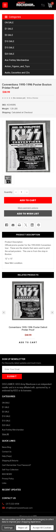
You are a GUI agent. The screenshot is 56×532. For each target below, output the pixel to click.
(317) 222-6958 (12, 504)
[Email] (13, 225)
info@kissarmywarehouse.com (19, 508)
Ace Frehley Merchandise (17, 60)
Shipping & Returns (10, 461)
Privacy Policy (8, 479)
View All (5, 434)
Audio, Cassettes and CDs (17, 72)
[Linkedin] (32, 225)
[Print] (19, 225)
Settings (8, 527)
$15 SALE (9, 47)
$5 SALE (9, 35)
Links (4, 483)
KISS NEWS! (7, 474)
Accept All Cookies (42, 527)
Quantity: (8, 192)
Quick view (28, 301)
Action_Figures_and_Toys (17, 66)
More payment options (28, 208)
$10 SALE (9, 41)
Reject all (22, 527)
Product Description (28, 235)
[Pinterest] (38, 225)
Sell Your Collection (10, 470)
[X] (25, 225)
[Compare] (44, 5)
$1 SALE (9, 29)
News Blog (6, 447)
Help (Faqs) (7, 456)
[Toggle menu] (5, 5)
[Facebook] (6, 225)
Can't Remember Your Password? (16, 465)
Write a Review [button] (32, 98)
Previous (3, 312)
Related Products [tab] (28, 275)
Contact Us (6, 452)
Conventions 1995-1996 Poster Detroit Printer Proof (28, 328)
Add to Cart (28, 343)
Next (52, 312)
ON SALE (9, 22)
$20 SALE (9, 54)
